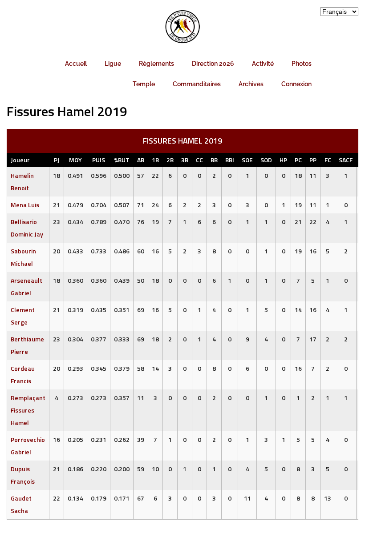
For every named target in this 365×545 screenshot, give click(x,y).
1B (155, 159)
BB (214, 159)
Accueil (76, 63)
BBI (229, 159)
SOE (247, 159)
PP (312, 159)
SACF (346, 159)
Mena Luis (25, 204)
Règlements (156, 63)
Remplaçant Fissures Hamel (28, 410)
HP (283, 159)
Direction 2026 (213, 63)
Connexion (296, 84)
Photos (302, 63)
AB (140, 159)
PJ (57, 159)
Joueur (20, 159)
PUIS (98, 159)
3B (184, 159)
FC (327, 159)
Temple (144, 84)
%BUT (122, 159)
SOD (266, 159)
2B (170, 159)
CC (199, 159)
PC (298, 159)
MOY (75, 159)
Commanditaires (197, 84)
